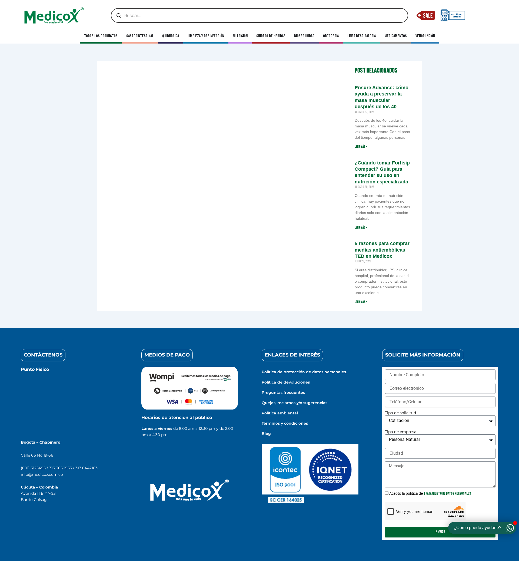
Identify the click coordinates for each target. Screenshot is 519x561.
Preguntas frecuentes (283, 392)
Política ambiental (280, 413)
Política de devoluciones (286, 382)
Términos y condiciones (285, 423)
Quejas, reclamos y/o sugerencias (294, 402)
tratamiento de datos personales (447, 493)
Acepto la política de (430, 493)
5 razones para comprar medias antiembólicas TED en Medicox (382, 250)
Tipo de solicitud (400, 412)
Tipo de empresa (400, 431)
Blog (266, 433)
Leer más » (361, 147)
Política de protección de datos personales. (304, 371)
